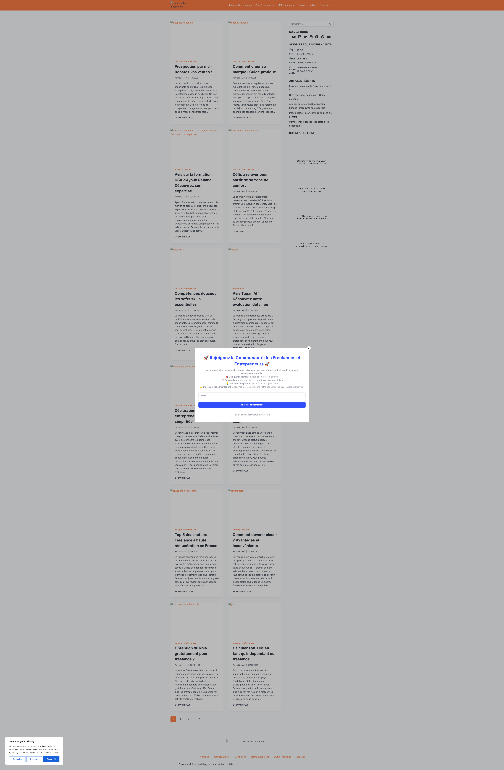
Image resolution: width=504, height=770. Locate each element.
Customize (17, 759)
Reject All (34, 759)
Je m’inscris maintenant (252, 405)
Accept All (51, 759)
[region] (34, 751)
